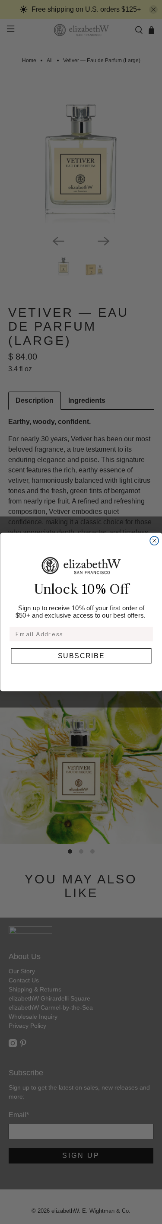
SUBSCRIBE (80, 656)
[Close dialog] (154, 540)
